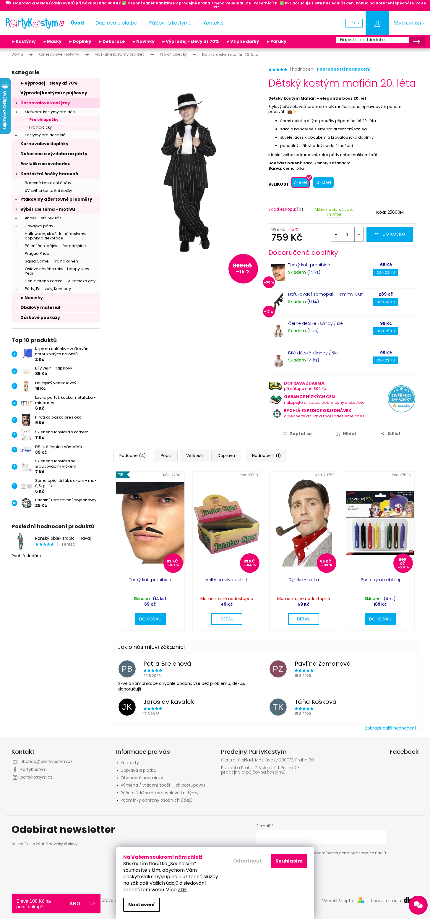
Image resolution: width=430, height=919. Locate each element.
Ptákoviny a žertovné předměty (56, 199)
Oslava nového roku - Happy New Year (57, 271)
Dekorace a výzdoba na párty (53, 154)
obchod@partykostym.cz (46, 761)
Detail (226, 619)
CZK (352, 22)
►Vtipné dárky (242, 41)
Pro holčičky (40, 127)
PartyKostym (33, 769)
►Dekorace (111, 41)
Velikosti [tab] (194, 455)
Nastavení (141, 904)
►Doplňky (80, 41)
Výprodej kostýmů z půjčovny (53, 93)
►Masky (52, 41)
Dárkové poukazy (40, 317)
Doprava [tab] (226, 455)
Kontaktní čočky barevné (49, 174)
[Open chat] (418, 905)
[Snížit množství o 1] (335, 234)
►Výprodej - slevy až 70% (190, 41)
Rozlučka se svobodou (45, 164)
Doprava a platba (138, 770)
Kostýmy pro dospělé (45, 134)
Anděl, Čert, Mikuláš (43, 218)
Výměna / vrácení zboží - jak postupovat (163, 785)
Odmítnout (247, 861)
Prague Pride (37, 253)
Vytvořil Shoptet (338, 901)
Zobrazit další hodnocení (390, 728)
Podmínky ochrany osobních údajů (156, 800)
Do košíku (394, 234)
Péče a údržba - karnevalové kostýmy (160, 793)
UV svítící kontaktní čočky (48, 190)
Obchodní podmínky (142, 778)
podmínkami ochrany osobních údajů (350, 852)
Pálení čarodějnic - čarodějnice (55, 245)
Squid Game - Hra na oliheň (51, 261)
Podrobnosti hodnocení (344, 69)
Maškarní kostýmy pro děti (50, 111)
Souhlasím (289, 861)
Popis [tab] (166, 455)
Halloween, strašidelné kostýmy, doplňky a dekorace (55, 236)
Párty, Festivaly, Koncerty (48, 288)
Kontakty (130, 763)
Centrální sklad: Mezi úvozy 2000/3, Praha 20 (267, 760)
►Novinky (143, 41)
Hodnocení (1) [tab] (266, 455)
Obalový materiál (40, 307)
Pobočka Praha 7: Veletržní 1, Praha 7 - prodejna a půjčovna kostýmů (260, 770)
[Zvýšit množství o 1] (358, 234)
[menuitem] (77, 23)
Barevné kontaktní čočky (48, 182)
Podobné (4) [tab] (132, 455)
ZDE (182, 889)
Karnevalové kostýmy (45, 103)
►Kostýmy (24, 41)
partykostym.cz (36, 777)
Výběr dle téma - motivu (47, 209)
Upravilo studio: (387, 901)
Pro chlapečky (44, 119)
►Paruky (276, 41)
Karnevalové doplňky (44, 144)
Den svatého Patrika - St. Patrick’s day (60, 280)
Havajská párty (39, 225)
